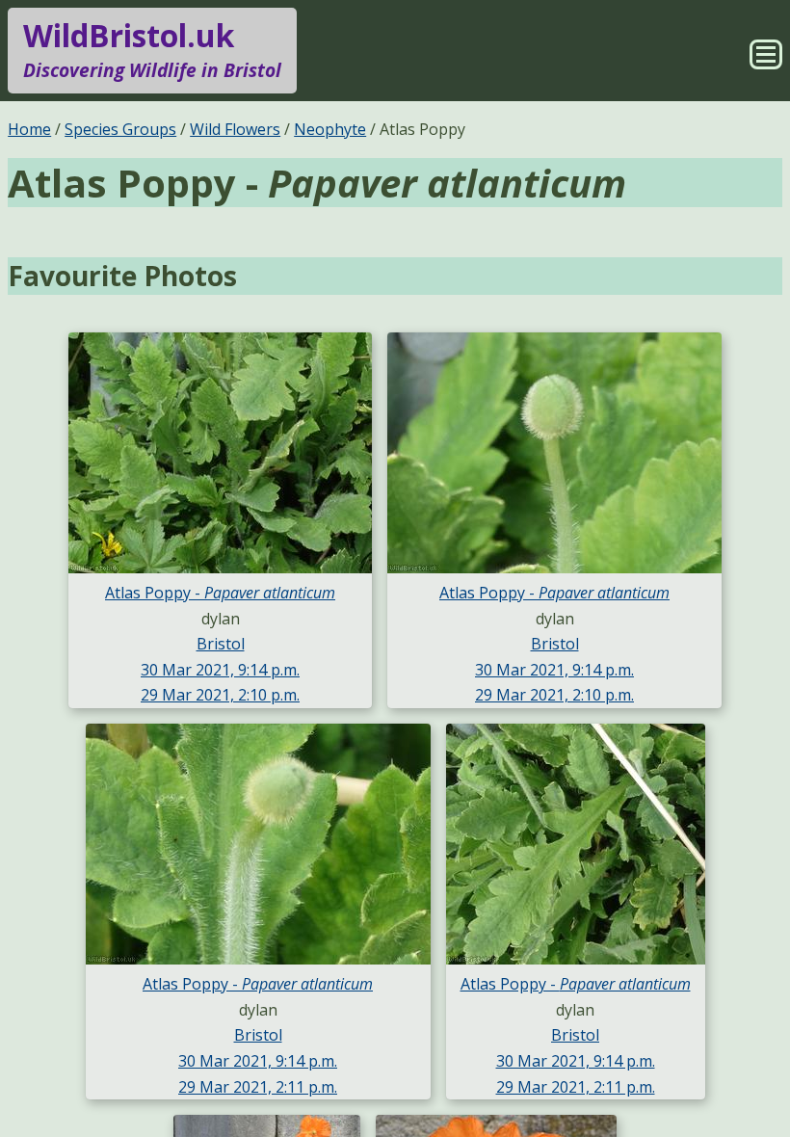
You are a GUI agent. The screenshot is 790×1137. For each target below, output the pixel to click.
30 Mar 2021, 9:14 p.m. (220, 669)
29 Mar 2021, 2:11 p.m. (257, 1086)
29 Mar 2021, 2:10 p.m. (220, 694)
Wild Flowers (235, 129)
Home (29, 129)
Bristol (221, 643)
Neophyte (330, 129)
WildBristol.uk (152, 48)
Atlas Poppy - (220, 592)
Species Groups (120, 129)
